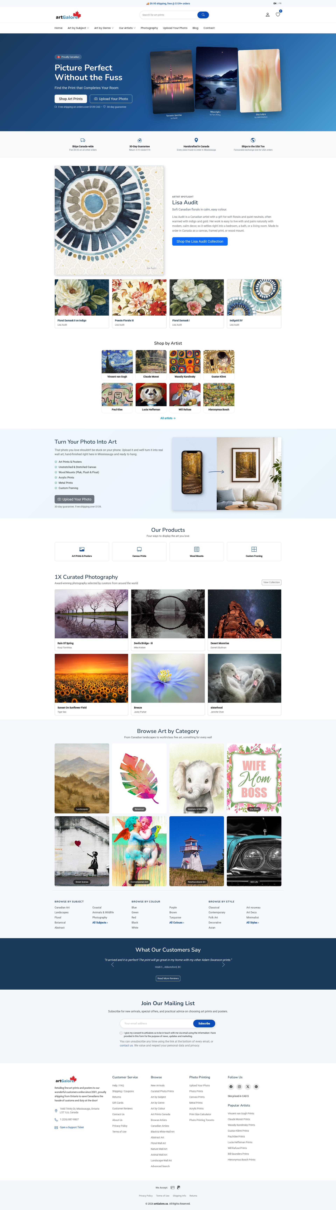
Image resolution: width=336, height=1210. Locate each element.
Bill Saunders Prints (238, 1159)
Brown (173, 912)
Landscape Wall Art (161, 1165)
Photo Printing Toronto (201, 1125)
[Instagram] (239, 1092)
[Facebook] (231, 1092)
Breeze (138, 707)
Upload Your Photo (175, 28)
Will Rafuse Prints (237, 1153)
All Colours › (176, 922)
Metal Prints (195, 1107)
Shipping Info (179, 1201)
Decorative (215, 922)
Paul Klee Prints (236, 1141)
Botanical (60, 922)
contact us (126, 1050)
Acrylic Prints (196, 1113)
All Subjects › (100, 922)
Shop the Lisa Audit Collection (200, 241)
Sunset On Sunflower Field (72, 707)
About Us (117, 1125)
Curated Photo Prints (162, 1096)
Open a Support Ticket (72, 1132)
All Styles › (252, 922)
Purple (173, 907)
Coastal (97, 907)
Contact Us (118, 1119)
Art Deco (251, 912)
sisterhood (217, 707)
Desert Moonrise (220, 643)
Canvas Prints (197, 1102)
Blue (134, 907)
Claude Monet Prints (239, 1124)
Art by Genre (157, 1107)
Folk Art (213, 917)
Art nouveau (253, 907)
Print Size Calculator (200, 1119)
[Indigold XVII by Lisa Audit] (109, 220)
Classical (214, 907)
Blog (195, 28)
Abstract (60, 927)
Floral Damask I (181, 320)
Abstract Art (157, 1142)
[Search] (203, 15)
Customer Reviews (122, 1113)
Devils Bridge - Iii (143, 643)
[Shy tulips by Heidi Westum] (260, 80)
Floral (58, 917)
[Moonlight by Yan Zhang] (216, 78)
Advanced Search (160, 1171)
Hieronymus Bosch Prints (241, 1164)
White (135, 927)
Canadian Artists (160, 1131)
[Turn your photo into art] (226, 473)
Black (135, 922)
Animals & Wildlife (103, 912)
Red (134, 917)
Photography (149, 28)
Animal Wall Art (159, 1159)
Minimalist (252, 917)
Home (58, 28)
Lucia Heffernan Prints (240, 1147)
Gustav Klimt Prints (238, 1135)
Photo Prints (196, 1096)
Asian (212, 927)
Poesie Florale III (124, 320)
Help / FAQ (118, 1090)
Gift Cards (117, 1107)
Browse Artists (159, 1125)
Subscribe (204, 1028)
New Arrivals (157, 1090)
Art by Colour (158, 1113)
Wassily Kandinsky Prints (241, 1130)
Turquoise (175, 917)
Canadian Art (62, 907)
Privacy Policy (119, 1131)
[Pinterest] (256, 1092)
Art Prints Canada (160, 1119)
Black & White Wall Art (162, 1136)
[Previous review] (112, 966)
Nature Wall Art (159, 1154)
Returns (116, 1102)
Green (135, 912)
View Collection (271, 582)
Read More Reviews (168, 983)
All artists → (168, 418)
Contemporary (217, 912)
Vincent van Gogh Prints (241, 1118)
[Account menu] (268, 15)
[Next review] (223, 966)
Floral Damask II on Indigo (72, 320)
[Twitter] (248, 1092)
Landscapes (62, 912)
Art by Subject (158, 1102)
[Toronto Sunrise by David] (172, 82)
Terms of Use (119, 1136)
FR (280, 3)
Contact (209, 28)
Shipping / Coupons (123, 1096)
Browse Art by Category (168, 731)
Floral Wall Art (158, 1148)
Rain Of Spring (66, 643)
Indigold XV (236, 320)
